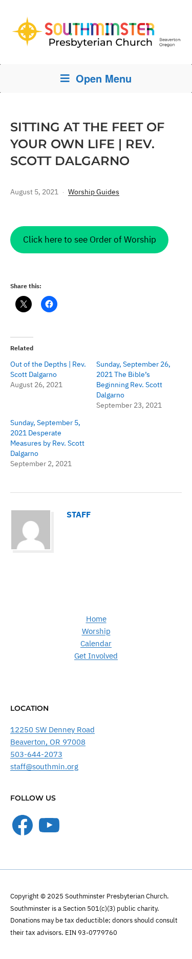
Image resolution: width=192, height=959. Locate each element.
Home (96, 619)
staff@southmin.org (44, 766)
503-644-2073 (36, 754)
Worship (96, 631)
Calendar (96, 643)
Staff (79, 514)
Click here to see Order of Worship (89, 239)
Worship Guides (93, 191)
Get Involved (96, 656)
